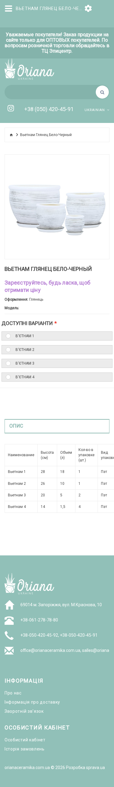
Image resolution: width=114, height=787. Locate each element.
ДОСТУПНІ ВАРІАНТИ (27, 323)
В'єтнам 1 (25, 336)
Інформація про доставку (32, 702)
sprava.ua (95, 767)
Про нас (13, 693)
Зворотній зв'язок (24, 711)
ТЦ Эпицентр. (57, 51)
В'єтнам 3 (25, 363)
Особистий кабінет (25, 739)
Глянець (36, 299)
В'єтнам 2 (25, 350)
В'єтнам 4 (25, 377)
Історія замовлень (25, 749)
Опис (16, 426)
